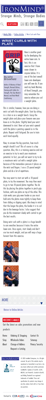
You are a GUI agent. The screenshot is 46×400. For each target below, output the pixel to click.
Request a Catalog (18, 348)
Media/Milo (7, 34)
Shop (4, 340)
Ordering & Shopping (19, 335)
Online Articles (19, 34)
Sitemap (33, 340)
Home (5, 335)
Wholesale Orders (17, 340)
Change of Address (18, 344)
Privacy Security (36, 344)
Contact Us (34, 335)
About (5, 344)
